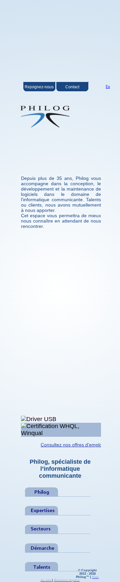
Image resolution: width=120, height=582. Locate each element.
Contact (72, 87)
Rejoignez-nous (39, 87)
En (108, 86)
